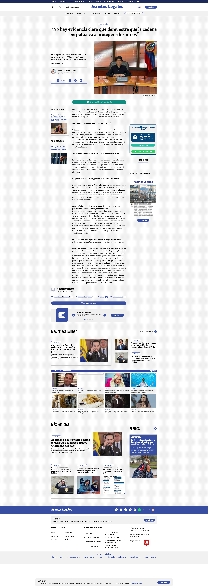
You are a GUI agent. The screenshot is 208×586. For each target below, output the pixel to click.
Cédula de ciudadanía (133, 1)
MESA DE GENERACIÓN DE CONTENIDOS (112, 533)
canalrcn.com (135, 557)
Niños (102, 297)
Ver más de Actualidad (146, 331)
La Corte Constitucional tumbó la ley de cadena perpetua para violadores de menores (58, 149)
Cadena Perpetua (85, 297)
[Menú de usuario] (139, 7)
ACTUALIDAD (69, 13)
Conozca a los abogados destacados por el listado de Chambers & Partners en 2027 (113, 470)
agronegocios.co (73, 557)
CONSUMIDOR (96, 13)
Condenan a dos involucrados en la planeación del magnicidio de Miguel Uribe (143, 345)
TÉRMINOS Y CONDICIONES (92, 542)
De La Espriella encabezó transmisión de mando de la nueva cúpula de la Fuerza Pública (143, 359)
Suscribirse (151, 7)
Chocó (90, 1)
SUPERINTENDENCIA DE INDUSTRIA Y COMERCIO (112, 546)
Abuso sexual (118, 297)
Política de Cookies (137, 583)
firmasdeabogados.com (116, 557)
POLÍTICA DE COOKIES (91, 546)
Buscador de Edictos (134, 13)
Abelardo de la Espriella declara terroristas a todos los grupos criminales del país (63, 348)
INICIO (53, 533)
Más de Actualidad (64, 331)
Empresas (63, 1)
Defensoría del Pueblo (77, 1)
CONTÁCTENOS (89, 533)
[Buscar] (60, 7)
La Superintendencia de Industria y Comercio (109, 1)
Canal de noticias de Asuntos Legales (101, 102)
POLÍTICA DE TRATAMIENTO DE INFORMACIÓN (114, 541)
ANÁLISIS (117, 13)
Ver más (142, 220)
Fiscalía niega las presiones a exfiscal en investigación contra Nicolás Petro (88, 470)
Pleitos (135, 428)
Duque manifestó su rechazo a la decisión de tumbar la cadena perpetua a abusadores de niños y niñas (59, 117)
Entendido (164, 582)
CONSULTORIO (82, 13)
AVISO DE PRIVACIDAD (112, 537)
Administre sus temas (90, 303)
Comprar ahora (143, 145)
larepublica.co (57, 557)
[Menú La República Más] (52, 7)
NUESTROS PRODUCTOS (91, 537)
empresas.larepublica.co (93, 557)
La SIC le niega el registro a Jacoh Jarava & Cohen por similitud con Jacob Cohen (143, 442)
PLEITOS (107, 13)
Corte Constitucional (62, 297)
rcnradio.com (150, 557)
